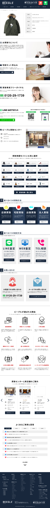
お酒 (30, 485)
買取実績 (39, 474)
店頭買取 (40, 478)
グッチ (13, 484)
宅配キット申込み (14, 479)
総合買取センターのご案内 (42, 485)
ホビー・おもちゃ (32, 484)
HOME (3, 474)
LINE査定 (13, 475)
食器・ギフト (31, 489)
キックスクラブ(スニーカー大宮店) (43, 498)
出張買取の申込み (41, 483)
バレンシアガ (13, 489)
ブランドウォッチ (32, 480)
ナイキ (13, 493)
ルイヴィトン (13, 483)
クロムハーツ (23, 489)
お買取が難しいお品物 (6, 479)
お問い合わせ (5, 484)
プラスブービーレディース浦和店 (43, 497)
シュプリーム (13, 494)
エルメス (13, 488)
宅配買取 (40, 479)
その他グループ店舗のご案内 (42, 489)
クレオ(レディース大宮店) (42, 493)
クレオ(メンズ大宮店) (42, 492)
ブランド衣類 (31, 475)
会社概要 (4, 483)
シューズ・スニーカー (32, 479)
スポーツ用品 (32, 490)
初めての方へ (5, 478)
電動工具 (31, 494)
